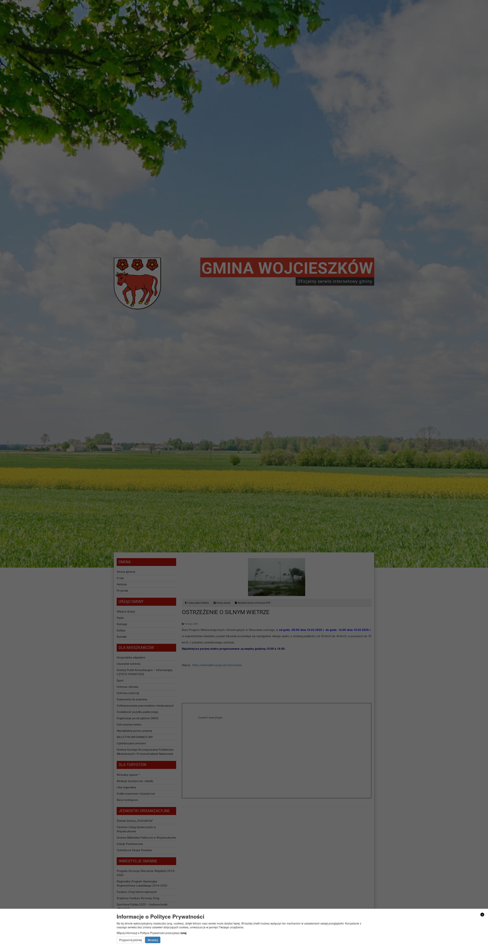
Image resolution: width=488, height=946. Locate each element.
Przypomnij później (130, 940)
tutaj (183, 933)
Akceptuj (153, 940)
